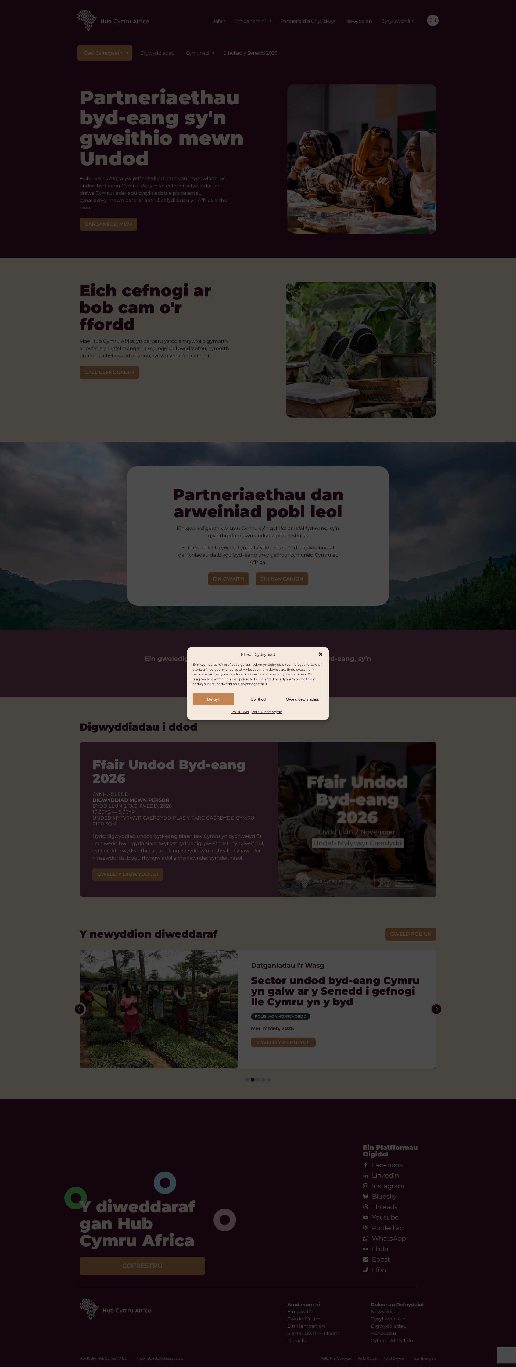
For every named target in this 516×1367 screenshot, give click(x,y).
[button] (320, 654)
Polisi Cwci (240, 712)
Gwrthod (258, 699)
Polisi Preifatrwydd (267, 712)
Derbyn (213, 699)
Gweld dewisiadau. (302, 699)
